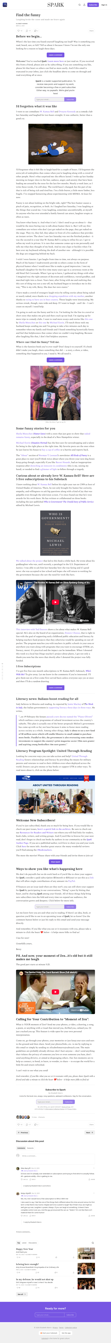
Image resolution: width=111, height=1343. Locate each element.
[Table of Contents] (2, 671)
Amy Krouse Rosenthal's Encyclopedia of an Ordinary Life (37, 1267)
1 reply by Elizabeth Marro (32, 1222)
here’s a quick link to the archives (54, 829)
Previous (24, 1132)
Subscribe (93, 5)
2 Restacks (41, 1117)
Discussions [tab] (33, 1243)
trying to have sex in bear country (42, 299)
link (91, 877)
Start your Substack (49, 1333)
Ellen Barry (25, 1168)
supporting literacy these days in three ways (70, 707)
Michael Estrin (57, 322)
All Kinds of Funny (78, 455)
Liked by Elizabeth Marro (30, 1171)
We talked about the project (29, 561)
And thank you (21, 1252)
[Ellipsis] (94, 1168)
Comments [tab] (21, 1148)
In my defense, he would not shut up (34, 1279)
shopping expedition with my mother (66, 296)
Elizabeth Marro (22, 23)
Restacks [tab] (30, 1148)
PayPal (71, 881)
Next (88, 1132)
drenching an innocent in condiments (48, 465)
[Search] (79, 5)
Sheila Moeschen (27, 322)
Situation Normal (39, 442)
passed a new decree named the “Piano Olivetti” (70, 716)
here (24, 846)
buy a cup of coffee (51, 449)
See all (20, 1294)
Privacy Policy (72, 1109)
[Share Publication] (84, 5)
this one (89, 319)
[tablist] (25, 1148)
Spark (89, 839)
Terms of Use (66, 1107)
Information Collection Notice (54, 1109)
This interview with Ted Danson (32, 629)
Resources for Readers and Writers (37, 832)
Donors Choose (72, 633)
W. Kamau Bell (47, 111)
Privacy (55, 1328)
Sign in (104, 5)
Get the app (66, 1333)
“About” (24, 455)
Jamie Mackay (74, 704)
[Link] (13, 36)
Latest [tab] (24, 1243)
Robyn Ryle (25, 1193)
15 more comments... (23, 1232)
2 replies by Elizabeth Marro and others (37, 1186)
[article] (55, 1253)
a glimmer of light (48, 469)
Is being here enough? (27, 1264)
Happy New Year (24, 1249)
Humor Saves (39, 433)
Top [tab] (18, 1243)
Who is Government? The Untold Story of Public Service (69, 501)
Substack (45, 1338)
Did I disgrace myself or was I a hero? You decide (34, 1282)
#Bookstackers (44, 850)
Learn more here (56, 61)
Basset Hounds (63, 462)
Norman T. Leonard (48, 455)
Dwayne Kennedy (67, 111)
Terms (61, 1328)
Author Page (22, 843)
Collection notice (71, 1328)
